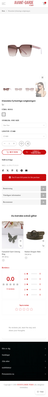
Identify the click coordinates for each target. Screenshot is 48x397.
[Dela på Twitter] (8, 170)
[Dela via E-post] (26, 170)
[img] (10, 285)
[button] (33, 273)
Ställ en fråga (7, 160)
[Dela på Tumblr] (17, 170)
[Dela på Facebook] (3, 170)
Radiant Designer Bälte (33, 252)
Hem (3, 11)
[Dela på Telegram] (22, 170)
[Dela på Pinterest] (12, 170)
